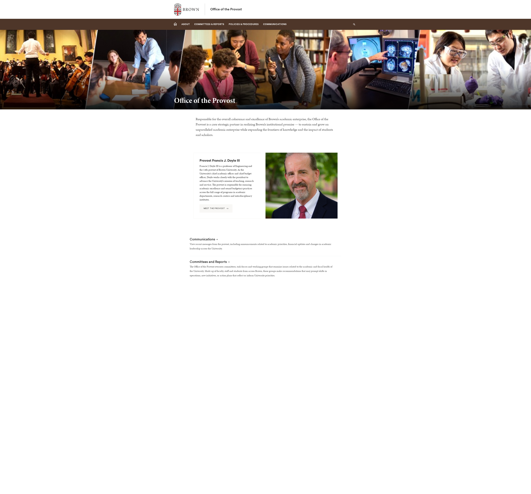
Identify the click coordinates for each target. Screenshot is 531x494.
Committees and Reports (209, 262)
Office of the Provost (226, 9)
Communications (203, 239)
